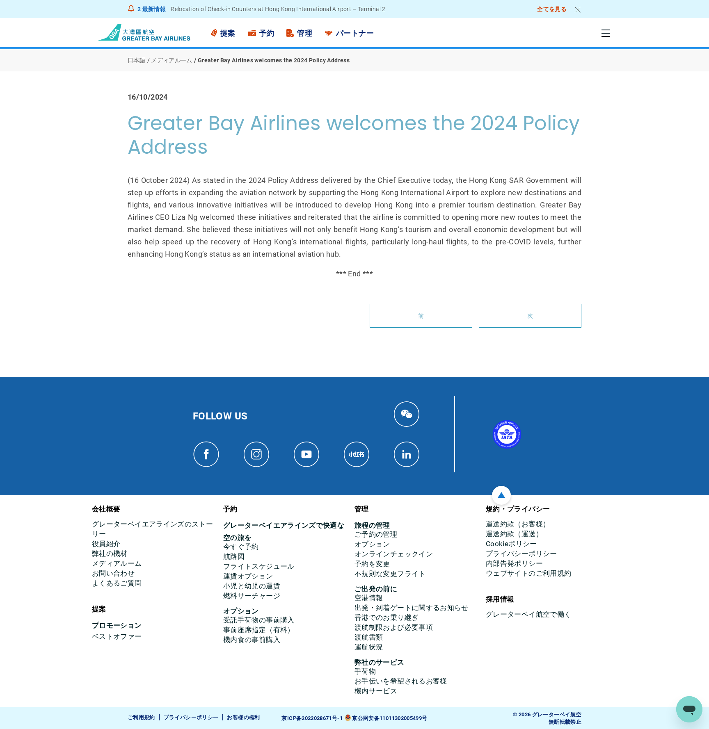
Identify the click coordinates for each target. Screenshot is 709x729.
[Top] (501, 495)
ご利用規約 (141, 717)
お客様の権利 (243, 717)
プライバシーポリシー (191, 717)
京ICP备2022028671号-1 (311, 718)
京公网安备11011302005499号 (389, 718)
